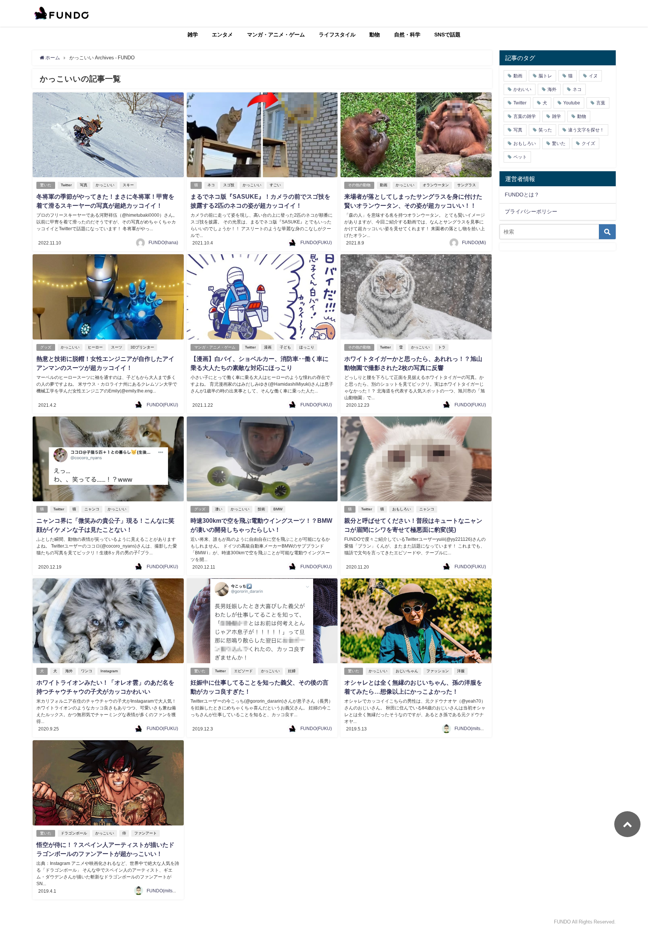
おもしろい (401, 509)
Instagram (109, 671)
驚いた (45, 185)
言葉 (600, 103)
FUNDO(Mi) (474, 242)
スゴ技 (228, 185)
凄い (218, 509)
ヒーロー (95, 347)
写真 (83, 185)
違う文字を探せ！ (586, 130)
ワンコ (86, 671)
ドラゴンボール (74, 833)
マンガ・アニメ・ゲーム (276, 34)
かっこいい (105, 185)
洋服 (461, 671)
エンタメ (222, 34)
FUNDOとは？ (522, 194)
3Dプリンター (142, 347)
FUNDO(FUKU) (316, 242)
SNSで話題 (447, 34)
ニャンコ (91, 509)
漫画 (268, 347)
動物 (374, 34)
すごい (275, 185)
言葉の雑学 (524, 116)
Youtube (571, 103)
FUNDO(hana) (163, 242)
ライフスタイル (337, 34)
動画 (383, 185)
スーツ (116, 347)
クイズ (588, 143)
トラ (442, 347)
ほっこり (306, 347)
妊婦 (292, 671)
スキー (128, 185)
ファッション (437, 671)
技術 (261, 509)
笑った (545, 130)
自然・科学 (407, 34)
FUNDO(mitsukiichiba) (477, 728)
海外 (69, 671)
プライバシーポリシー (531, 211)
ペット (520, 157)
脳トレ (545, 76)
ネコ (211, 185)
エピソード (243, 671)
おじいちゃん (407, 671)
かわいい (522, 89)
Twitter (66, 185)
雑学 (193, 34)
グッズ (45, 347)
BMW (277, 509)
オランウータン (436, 185)
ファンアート (145, 833)
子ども (285, 347)
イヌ (593, 76)
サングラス (466, 185)
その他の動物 (359, 185)
